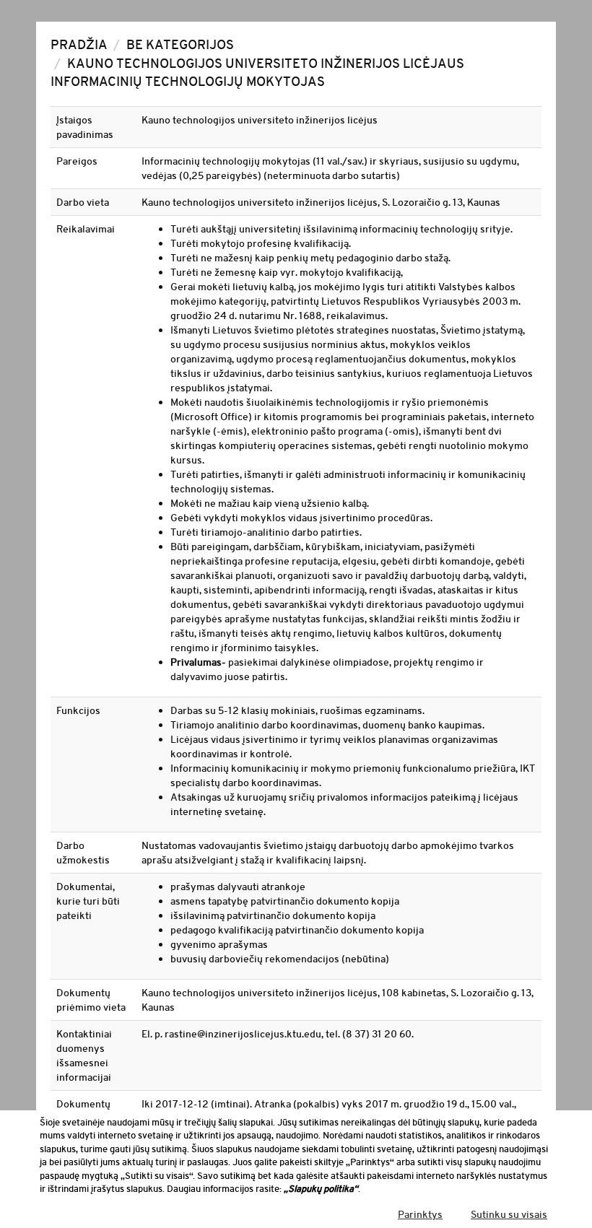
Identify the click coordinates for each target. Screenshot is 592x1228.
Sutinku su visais (509, 1214)
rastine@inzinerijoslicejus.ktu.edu (243, 1033)
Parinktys (420, 1214)
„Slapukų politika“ (321, 1189)
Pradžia (79, 45)
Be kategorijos (180, 45)
